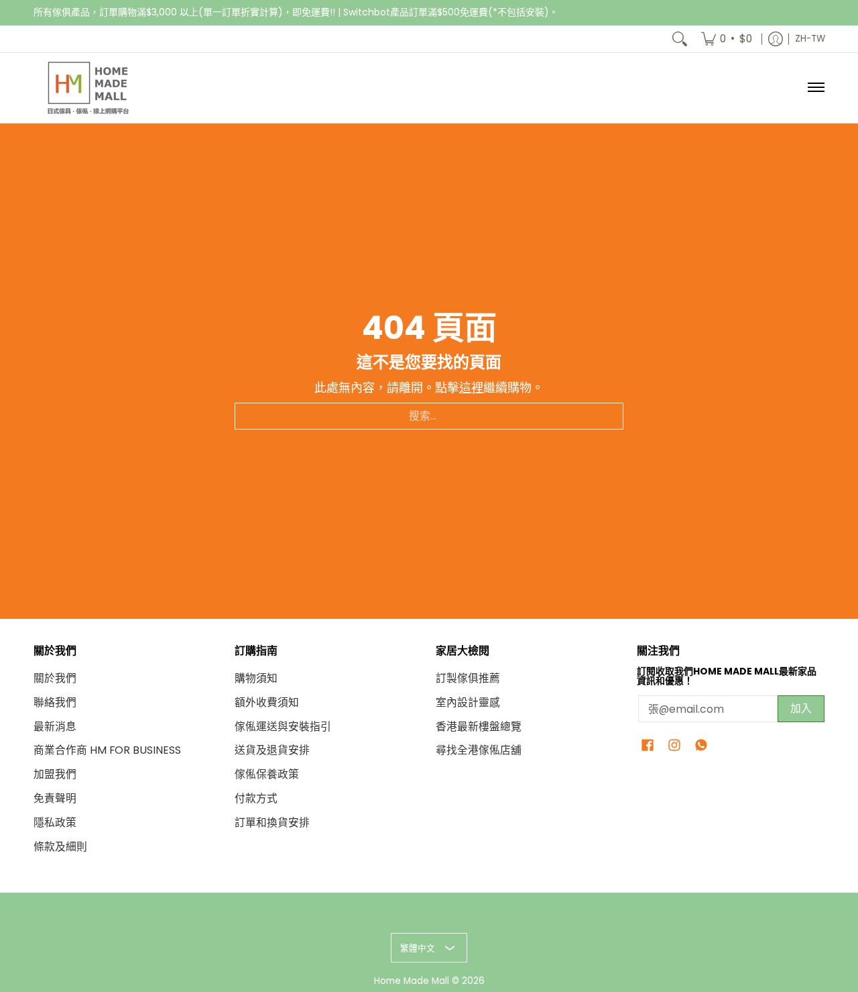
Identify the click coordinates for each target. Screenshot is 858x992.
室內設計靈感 (468, 702)
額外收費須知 (267, 702)
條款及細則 (60, 846)
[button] (647, 746)
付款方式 (256, 798)
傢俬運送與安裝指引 (283, 726)
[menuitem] (726, 39)
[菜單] (815, 88)
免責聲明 (55, 798)
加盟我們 (55, 774)
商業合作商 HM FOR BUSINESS (107, 750)
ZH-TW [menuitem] (810, 38)
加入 (801, 708)
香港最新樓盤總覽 (479, 726)
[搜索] (679, 39)
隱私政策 (55, 822)
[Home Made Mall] (87, 88)
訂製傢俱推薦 (468, 678)
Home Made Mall (411, 981)
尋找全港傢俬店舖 (479, 750)
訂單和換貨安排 (272, 822)
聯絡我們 (55, 702)
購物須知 (256, 678)
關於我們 (55, 678)
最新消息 (55, 726)
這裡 (471, 387)
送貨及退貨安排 (272, 750)
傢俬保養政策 (267, 774)
